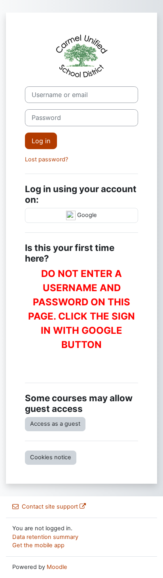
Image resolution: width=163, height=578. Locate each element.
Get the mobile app (38, 545)
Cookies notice (50, 457)
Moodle (57, 567)
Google (86, 215)
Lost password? (46, 159)
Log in (41, 141)
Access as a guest (55, 423)
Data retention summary (45, 537)
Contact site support (50, 506)
